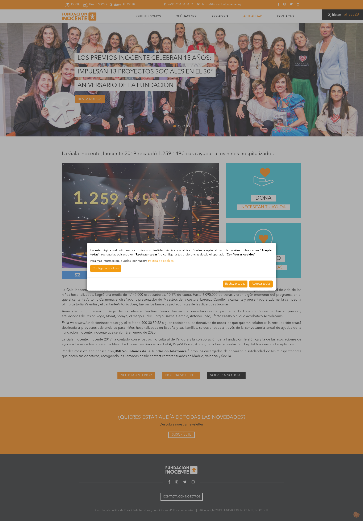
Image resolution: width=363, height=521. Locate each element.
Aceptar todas (261, 283)
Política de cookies (161, 260)
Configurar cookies (105, 268)
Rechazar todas (235, 283)
